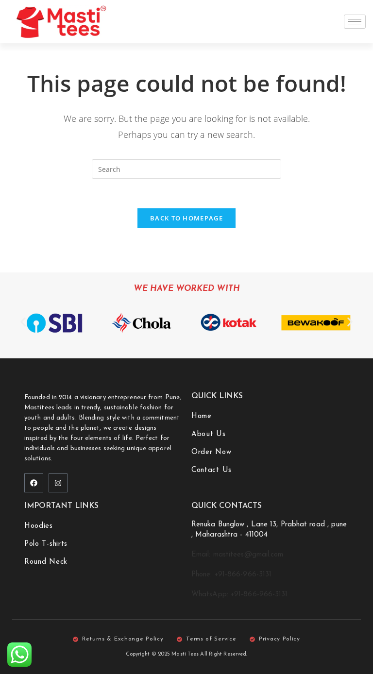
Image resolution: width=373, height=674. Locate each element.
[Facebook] (33, 482)
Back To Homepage (186, 218)
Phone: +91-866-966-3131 (231, 574)
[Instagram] (58, 482)
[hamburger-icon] (355, 22)
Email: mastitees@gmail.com (237, 554)
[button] (23, 322)
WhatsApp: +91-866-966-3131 (239, 594)
